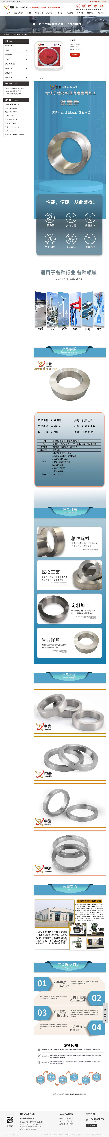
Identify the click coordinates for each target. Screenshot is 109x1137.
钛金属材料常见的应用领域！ (13, 94)
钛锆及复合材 (18, 13)
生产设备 (62, 1124)
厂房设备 (60, 13)
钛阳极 (29, 13)
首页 (8, 13)
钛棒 (60, 1121)
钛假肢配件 (8, 77)
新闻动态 (80, 13)
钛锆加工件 (39, 13)
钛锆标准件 (8, 73)
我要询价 (75, 55)
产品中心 (49, 13)
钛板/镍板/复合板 (10, 64)
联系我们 (100, 13)
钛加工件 (69, 1121)
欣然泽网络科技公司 (13, 1135)
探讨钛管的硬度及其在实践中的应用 (15, 88)
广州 (100, 1135)
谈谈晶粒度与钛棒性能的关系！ (14, 91)
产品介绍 (70, 1118)
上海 (96, 1135)
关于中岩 (90, 13)
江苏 (93, 1135)
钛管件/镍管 (8, 55)
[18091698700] (105, 1010)
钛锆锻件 (24, 34)
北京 (98, 1135)
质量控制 (70, 13)
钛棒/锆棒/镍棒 (9, 45)
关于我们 (62, 1118)
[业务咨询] (105, 1005)
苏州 (103, 1135)
